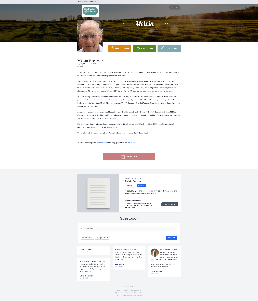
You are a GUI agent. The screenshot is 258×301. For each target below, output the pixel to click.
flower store (132, 142)
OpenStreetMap (131, 295)
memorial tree (102, 142)
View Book (130, 185)
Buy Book (141, 185)
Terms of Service (134, 292)
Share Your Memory (169, 204)
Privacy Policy (123, 292)
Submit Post (171, 238)
